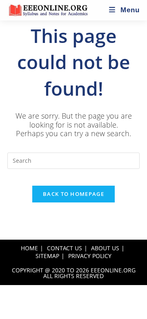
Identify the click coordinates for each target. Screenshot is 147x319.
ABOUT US (105, 248)
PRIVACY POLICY (89, 256)
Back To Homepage (73, 194)
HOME (29, 248)
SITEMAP (47, 256)
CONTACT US (64, 248)
